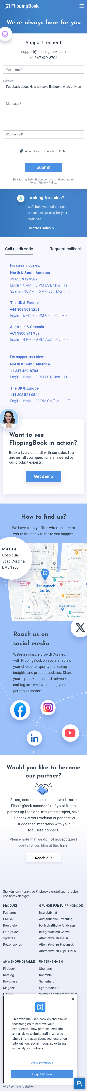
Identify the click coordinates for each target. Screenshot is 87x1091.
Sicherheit (46, 981)
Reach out (43, 858)
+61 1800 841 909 (24, 333)
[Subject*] (43, 87)
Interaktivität (48, 913)
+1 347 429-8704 (43, 58)
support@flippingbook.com (43, 51)
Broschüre (10, 981)
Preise (8, 919)
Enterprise (10, 932)
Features (9, 913)
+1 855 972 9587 (23, 279)
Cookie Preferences (42, 1063)
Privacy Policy (47, 182)
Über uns (45, 969)
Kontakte (45, 975)
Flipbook (9, 969)
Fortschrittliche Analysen (57, 925)
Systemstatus (49, 988)
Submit (44, 167)
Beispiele (10, 925)
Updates (9, 938)
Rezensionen (12, 944)
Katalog (8, 975)
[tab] (19, 250)
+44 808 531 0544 (24, 395)
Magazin (9, 988)
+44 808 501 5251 (24, 309)
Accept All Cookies (41, 1074)
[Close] (72, 998)
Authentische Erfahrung (55, 919)
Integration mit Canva (54, 932)
